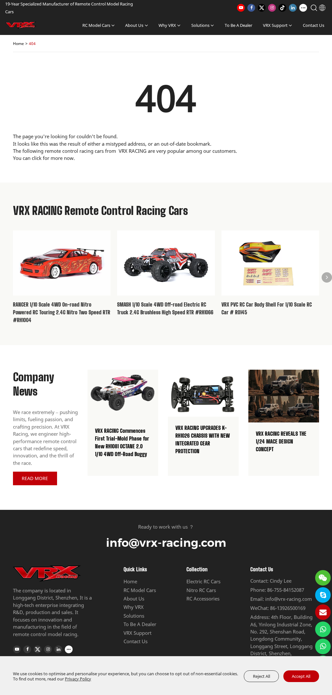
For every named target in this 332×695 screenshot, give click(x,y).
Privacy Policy (78, 679)
